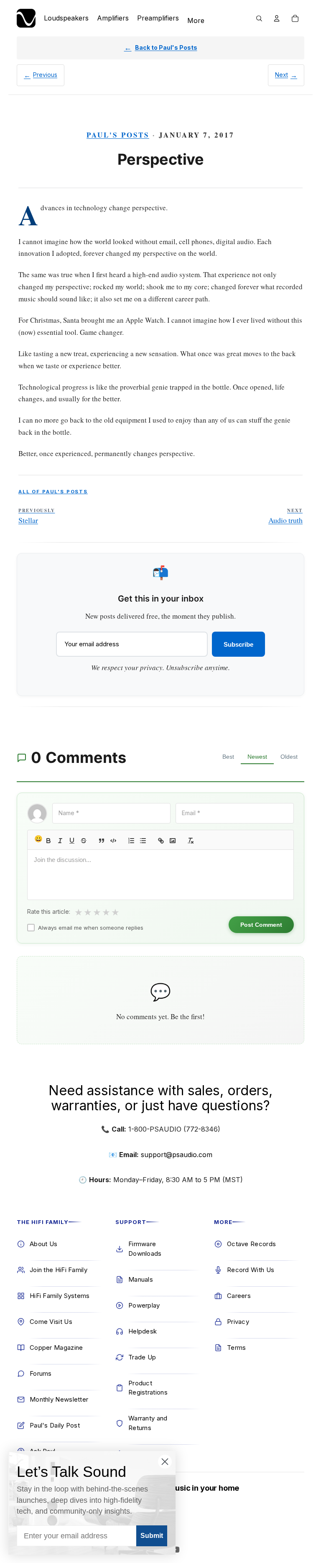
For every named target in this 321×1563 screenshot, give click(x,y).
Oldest (289, 756)
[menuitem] (196, 21)
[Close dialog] (165, 1461)
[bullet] (143, 841)
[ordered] (131, 841)
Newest (257, 756)
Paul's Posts (118, 135)
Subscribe (238, 644)
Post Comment (261, 924)
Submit (151, 1535)
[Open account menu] (277, 18)
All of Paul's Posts (53, 492)
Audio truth (285, 516)
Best (228, 756)
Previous (45, 74)
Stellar (36, 516)
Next (281, 74)
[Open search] (259, 18)
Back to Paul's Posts (166, 47)
